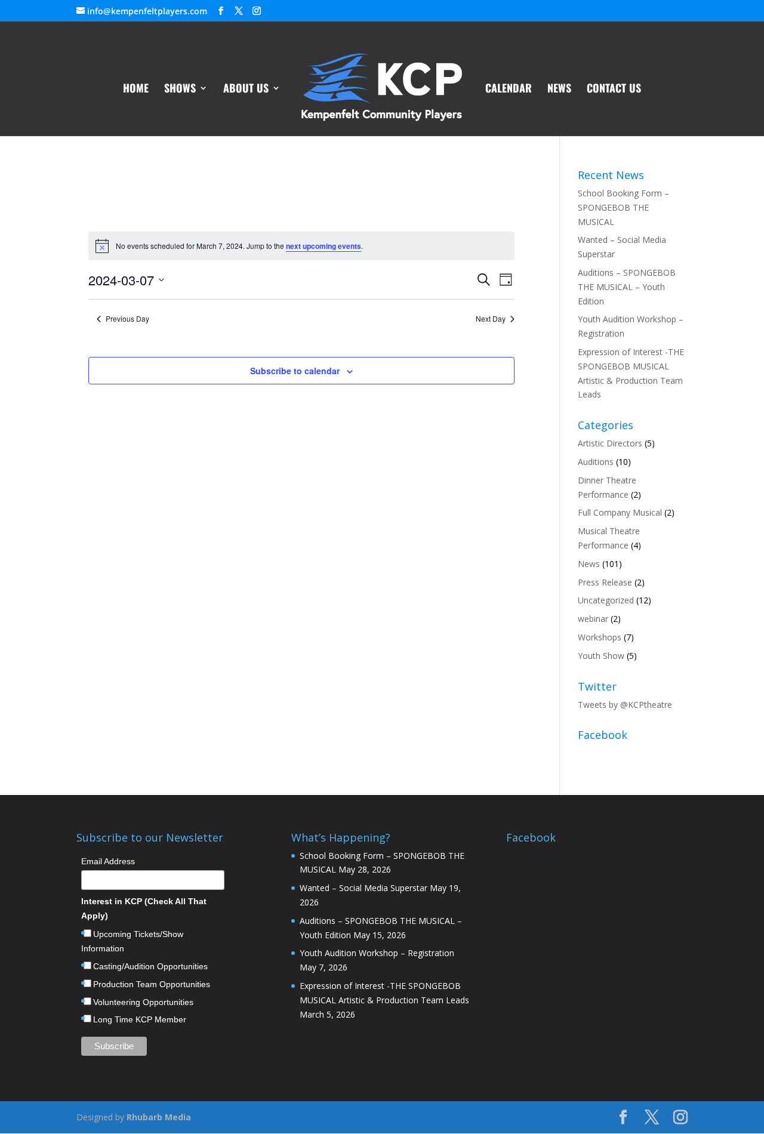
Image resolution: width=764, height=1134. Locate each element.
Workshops (599, 637)
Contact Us (614, 89)
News (559, 89)
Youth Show (601, 655)
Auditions (596, 461)
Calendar (508, 89)
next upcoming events (323, 246)
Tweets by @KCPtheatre (625, 704)
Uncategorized (606, 600)
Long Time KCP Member (139, 1019)
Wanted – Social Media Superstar (363, 887)
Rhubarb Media (159, 1117)
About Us (246, 89)
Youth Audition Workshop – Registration (377, 953)
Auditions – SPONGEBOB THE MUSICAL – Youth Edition (627, 287)
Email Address (108, 861)
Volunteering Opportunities (143, 1002)
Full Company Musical (620, 512)
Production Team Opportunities (151, 984)
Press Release (605, 582)
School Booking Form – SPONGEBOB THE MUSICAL (623, 207)
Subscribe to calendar (295, 371)
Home (136, 89)
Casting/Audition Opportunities (150, 966)
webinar (593, 618)
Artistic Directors (610, 443)
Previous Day (127, 318)
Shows (180, 89)
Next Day (491, 318)
